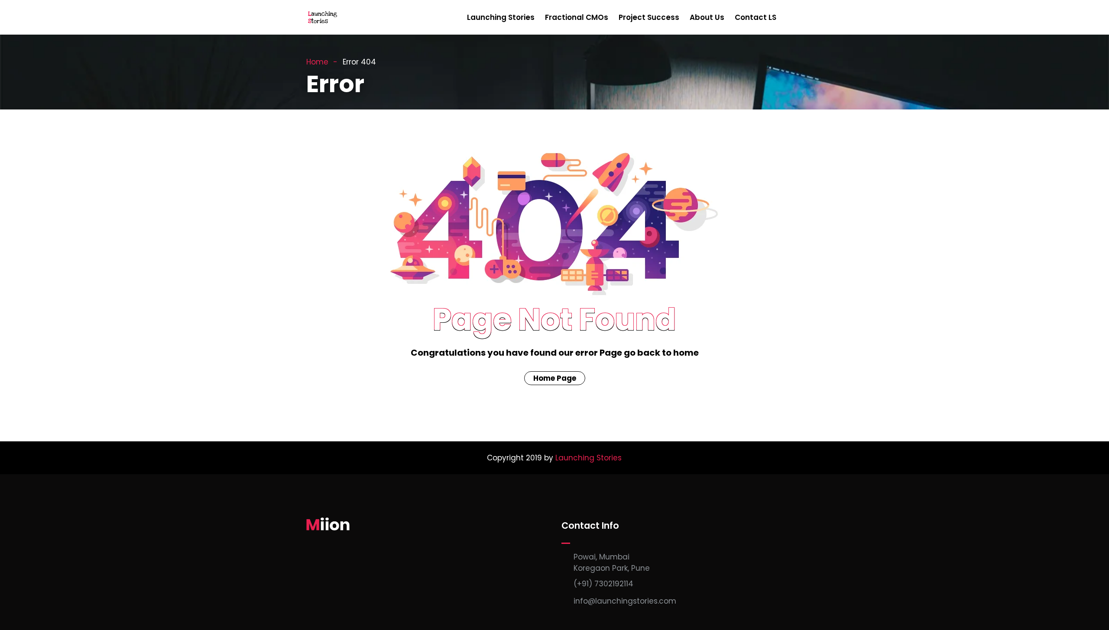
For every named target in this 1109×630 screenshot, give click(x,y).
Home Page (554, 378)
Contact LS (755, 17)
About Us (707, 17)
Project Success (649, 17)
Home (317, 62)
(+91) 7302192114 (603, 584)
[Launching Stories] (323, 18)
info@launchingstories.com (625, 601)
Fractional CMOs (576, 17)
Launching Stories (501, 17)
